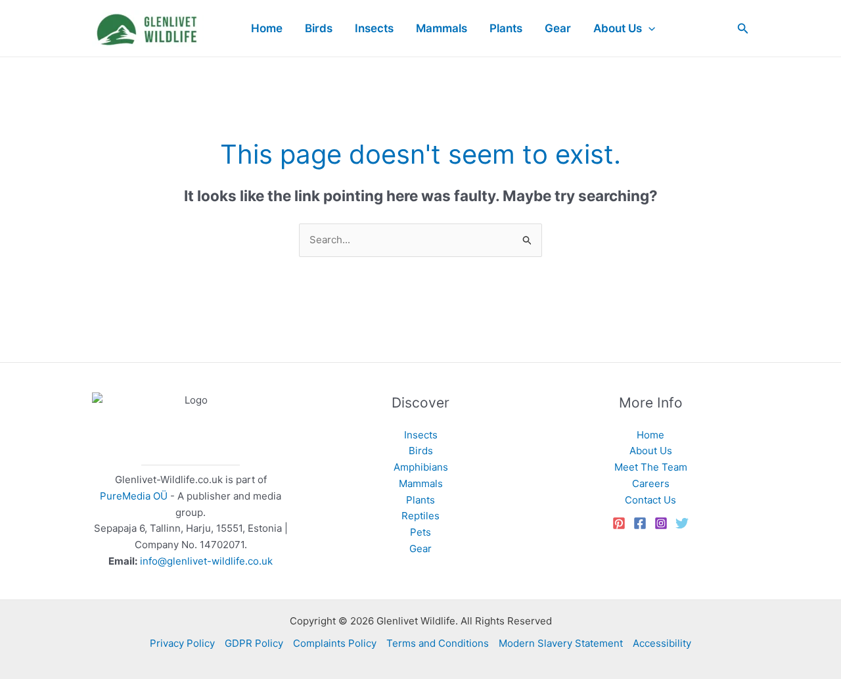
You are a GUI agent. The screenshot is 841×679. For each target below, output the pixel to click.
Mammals (421, 483)
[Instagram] (661, 523)
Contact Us (650, 500)
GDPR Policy (254, 643)
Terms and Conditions (437, 643)
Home (650, 435)
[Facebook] (640, 523)
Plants (420, 500)
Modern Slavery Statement (561, 643)
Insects (421, 435)
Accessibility (662, 643)
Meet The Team (650, 467)
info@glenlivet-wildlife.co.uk (206, 561)
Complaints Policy (334, 643)
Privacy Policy (182, 643)
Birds (421, 450)
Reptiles (420, 515)
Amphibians (421, 467)
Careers (651, 483)
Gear (420, 548)
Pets (420, 532)
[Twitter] (682, 523)
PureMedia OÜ (134, 496)
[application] (648, 28)
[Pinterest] (618, 523)
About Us (650, 450)
